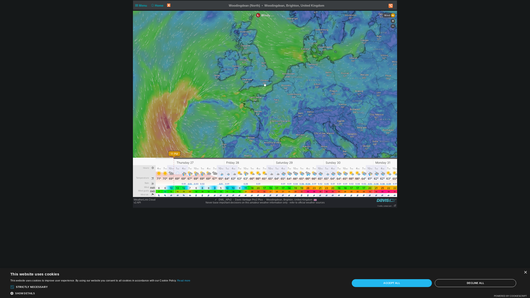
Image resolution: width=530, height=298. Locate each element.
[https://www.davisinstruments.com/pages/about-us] (386, 200)
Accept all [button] (391, 283)
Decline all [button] (475, 283)
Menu (143, 5)
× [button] (525, 272)
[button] (12, 287)
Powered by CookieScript (510, 296)
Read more (183, 280)
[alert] (265, 283)
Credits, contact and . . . (385, 206)
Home (159, 5)
